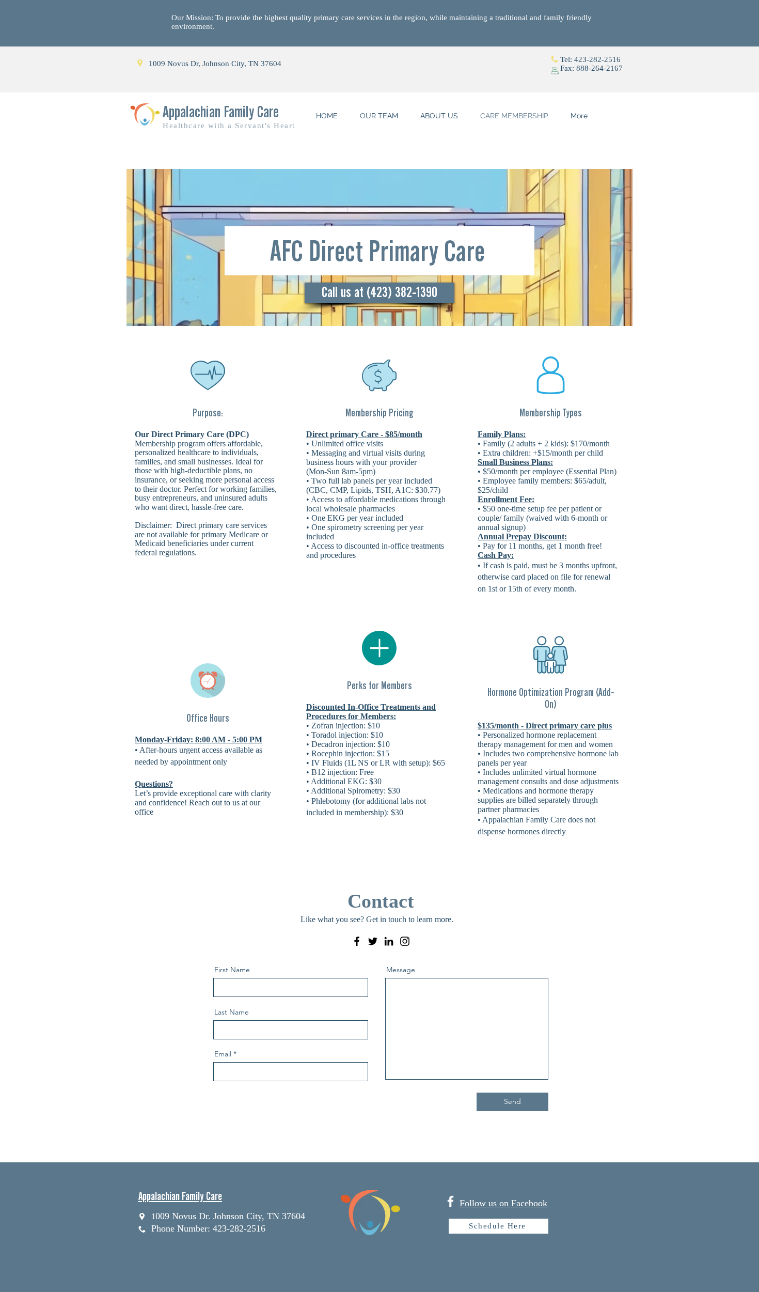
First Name (232, 969)
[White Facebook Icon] (450, 1201)
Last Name (231, 1012)
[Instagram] (405, 941)
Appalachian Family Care (221, 112)
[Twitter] (373, 941)
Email (222, 1053)
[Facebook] (357, 941)
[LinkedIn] (389, 941)
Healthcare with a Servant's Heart (229, 125)
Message (400, 969)
